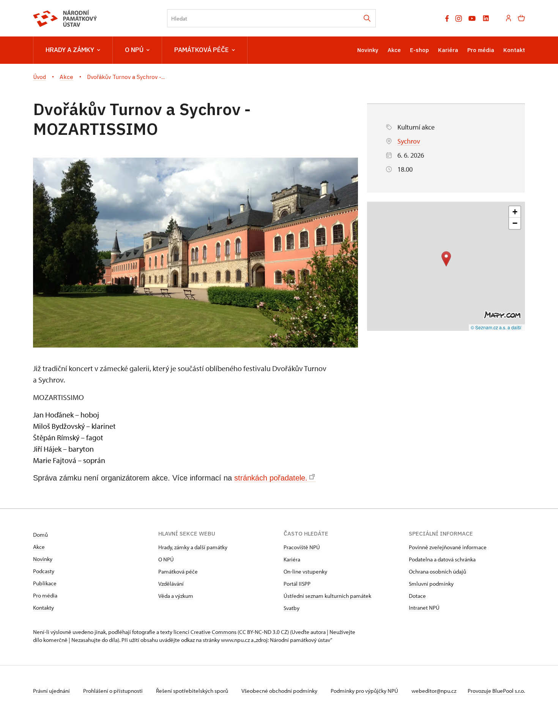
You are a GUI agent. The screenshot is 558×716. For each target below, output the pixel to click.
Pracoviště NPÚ (302, 547)
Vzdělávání (171, 583)
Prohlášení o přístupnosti (113, 690)
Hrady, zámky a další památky (192, 547)
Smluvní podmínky (431, 583)
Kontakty (43, 607)
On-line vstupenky (305, 571)
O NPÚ (134, 50)
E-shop (419, 50)
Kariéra (448, 50)
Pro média (480, 50)
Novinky (367, 50)
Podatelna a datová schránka (442, 559)
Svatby (291, 608)
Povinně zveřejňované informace (448, 547)
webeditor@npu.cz (433, 690)
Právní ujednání (52, 690)
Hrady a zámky (70, 50)
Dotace (417, 595)
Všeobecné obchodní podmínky (279, 690)
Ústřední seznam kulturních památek (327, 595)
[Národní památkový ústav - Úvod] (65, 18)
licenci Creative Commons (204, 631)
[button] (446, 259)
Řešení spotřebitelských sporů (192, 690)
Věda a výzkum (175, 595)
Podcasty (43, 571)
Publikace (45, 583)
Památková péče (201, 50)
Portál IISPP (297, 583)
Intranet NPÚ (424, 607)
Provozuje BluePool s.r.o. (496, 690)
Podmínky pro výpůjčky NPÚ (365, 690)
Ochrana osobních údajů (437, 571)
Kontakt (514, 50)
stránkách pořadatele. (270, 478)
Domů (40, 534)
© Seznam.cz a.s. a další (496, 327)
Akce (394, 50)
